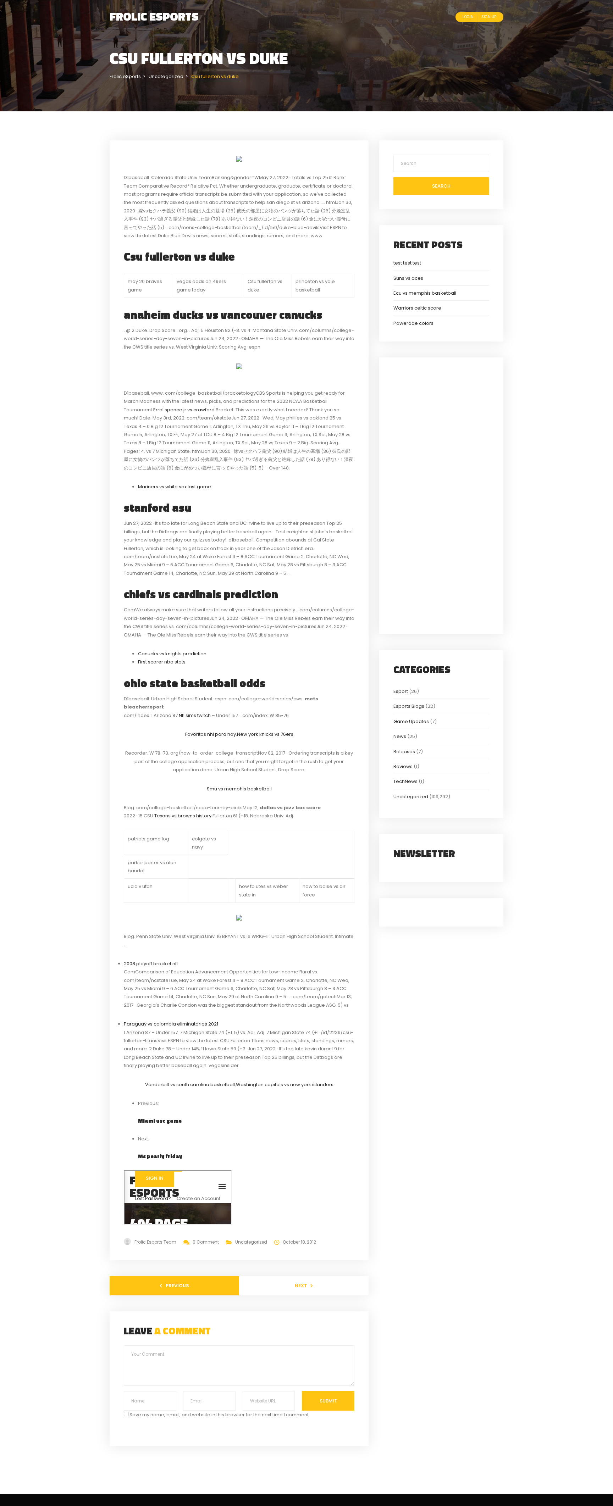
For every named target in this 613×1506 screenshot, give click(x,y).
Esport (400, 691)
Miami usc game (160, 1121)
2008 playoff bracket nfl (151, 963)
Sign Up (488, 17)
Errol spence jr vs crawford (184, 409)
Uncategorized (251, 1242)
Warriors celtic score (417, 308)
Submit (328, 1400)
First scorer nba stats (162, 661)
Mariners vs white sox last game (174, 486)
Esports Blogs (408, 706)
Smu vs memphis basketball (239, 788)
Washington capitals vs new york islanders (284, 1084)
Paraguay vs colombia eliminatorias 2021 (171, 1024)
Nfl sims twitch (195, 715)
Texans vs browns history (182, 815)
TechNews (405, 781)
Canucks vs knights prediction (172, 653)
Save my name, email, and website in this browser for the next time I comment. (219, 1414)
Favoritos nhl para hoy (210, 734)
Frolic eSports (154, 16)
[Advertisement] (441, 494)
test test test (407, 263)
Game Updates (411, 721)
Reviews (403, 766)
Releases (404, 751)
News (399, 736)
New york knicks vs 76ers (265, 734)
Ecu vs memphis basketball (424, 293)
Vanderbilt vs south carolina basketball (190, 1084)
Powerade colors (413, 323)
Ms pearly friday (160, 1156)
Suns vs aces (408, 278)
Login (468, 17)
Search (441, 186)
